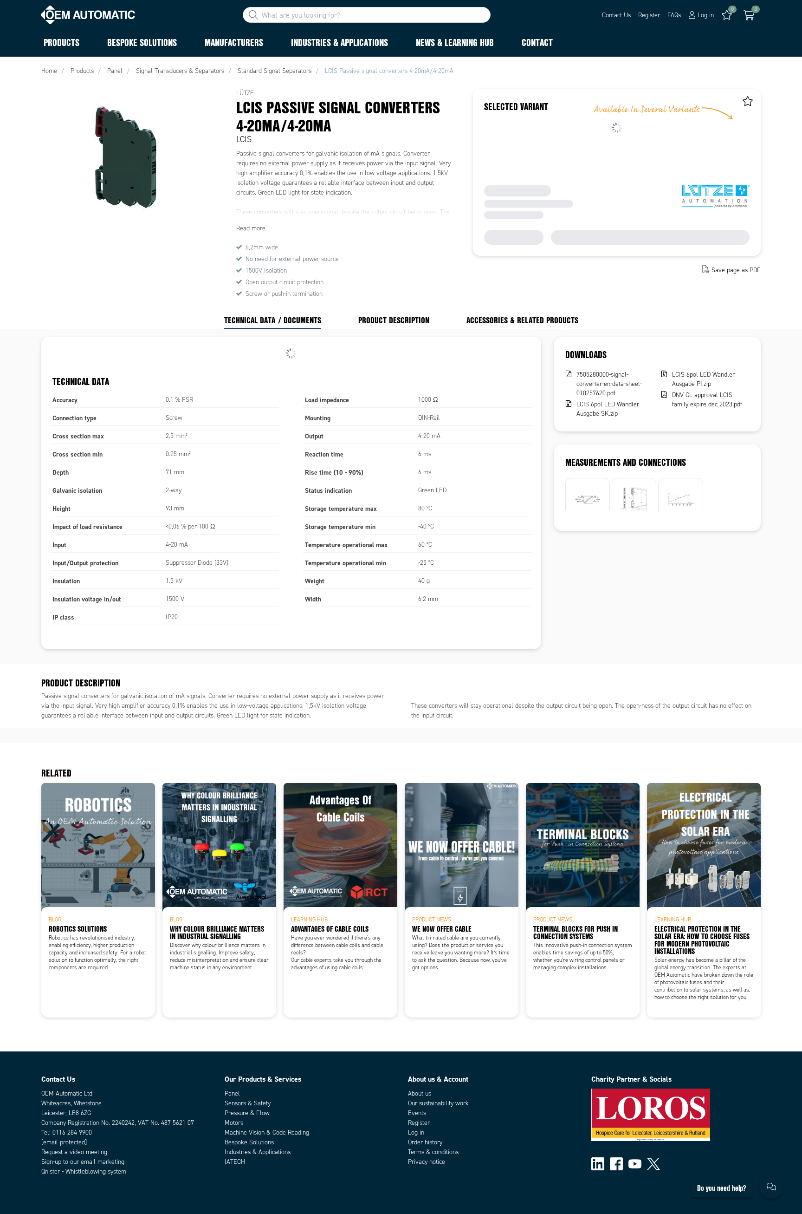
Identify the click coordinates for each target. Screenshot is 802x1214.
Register (649, 15)
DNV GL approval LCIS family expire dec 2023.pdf (707, 399)
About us (419, 1093)
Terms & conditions (433, 1152)
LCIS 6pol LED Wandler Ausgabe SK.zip (607, 409)
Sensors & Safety (248, 1103)
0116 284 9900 (72, 1132)
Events (417, 1113)
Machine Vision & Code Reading (267, 1132)
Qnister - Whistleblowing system (83, 1171)
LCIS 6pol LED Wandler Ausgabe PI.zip (703, 379)
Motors (234, 1123)
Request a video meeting (74, 1152)
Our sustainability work (438, 1103)
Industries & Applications (258, 1152)
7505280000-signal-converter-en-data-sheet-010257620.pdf (609, 384)
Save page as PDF (736, 270)
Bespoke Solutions (249, 1142)
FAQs (674, 15)
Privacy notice (426, 1162)
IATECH (235, 1162)
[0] (749, 15)
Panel (232, 1093)
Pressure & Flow (247, 1113)
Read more (250, 228)
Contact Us (616, 15)
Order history (425, 1142)
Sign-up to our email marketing (82, 1162)
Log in (416, 1132)
